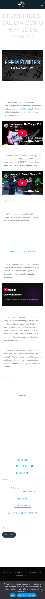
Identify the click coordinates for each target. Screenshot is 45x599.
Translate (31, 492)
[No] (42, 590)
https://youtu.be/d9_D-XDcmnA (22, 251)
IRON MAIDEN (28, 109)
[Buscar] (40, 479)
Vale (12, 595)
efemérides (22, 395)
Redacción (21, 42)
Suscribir (9, 535)
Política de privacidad (26, 595)
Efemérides (33, 42)
